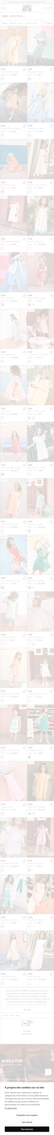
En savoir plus (11, 1108)
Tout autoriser (27, 1129)
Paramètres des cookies (27, 1115)
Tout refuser (27, 1122)
